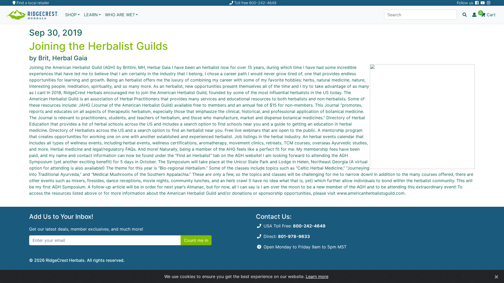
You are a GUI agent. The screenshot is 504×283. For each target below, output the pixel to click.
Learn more (317, 276)
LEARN (91, 14)
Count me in (196, 240)
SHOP (71, 14)
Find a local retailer (32, 3)
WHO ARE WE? (120, 14)
